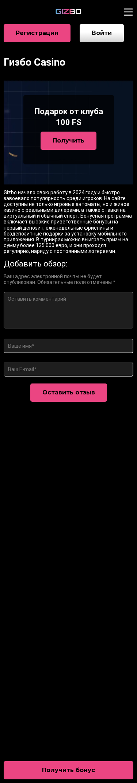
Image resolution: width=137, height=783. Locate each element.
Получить (68, 140)
